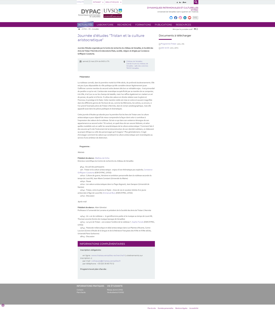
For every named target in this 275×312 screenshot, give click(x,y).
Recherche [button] (124, 24)
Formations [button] (143, 24)
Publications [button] (163, 24)
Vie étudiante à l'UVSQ (115, 292)
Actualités (95, 29)
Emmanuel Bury (109, 193)
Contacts (80, 290)
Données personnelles (165, 308)
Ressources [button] (183, 24)
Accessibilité (193, 308)
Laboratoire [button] (105, 24)
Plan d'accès (81, 292)
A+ (180, 2)
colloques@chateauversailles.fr (106, 261)
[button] (85, 25)
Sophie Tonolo (138, 222)
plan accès (165, 48)
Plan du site (152, 308)
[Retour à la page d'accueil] (100, 13)
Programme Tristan (168, 44)
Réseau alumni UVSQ (115, 290)
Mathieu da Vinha (102, 158)
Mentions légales (181, 308)
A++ (184, 2)
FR (89, 29)
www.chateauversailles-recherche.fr (108, 255)
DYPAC (84, 29)
